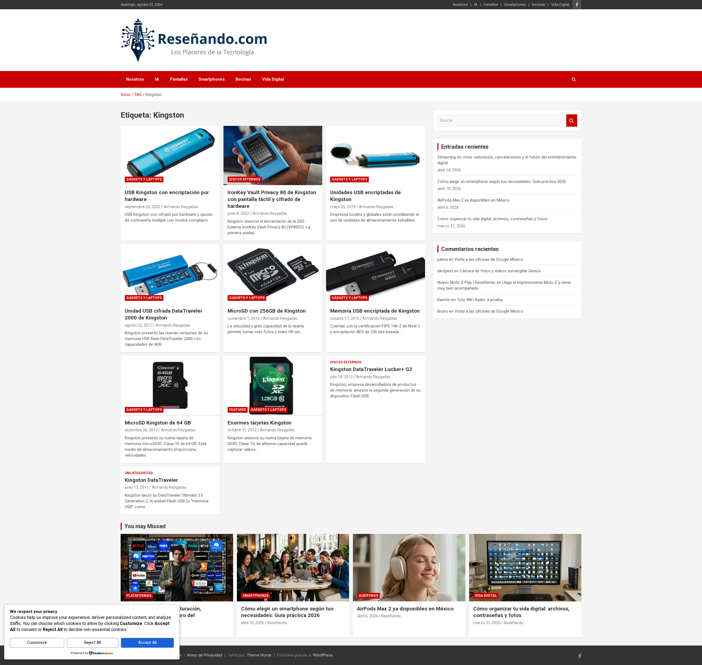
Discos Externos (244, 179)
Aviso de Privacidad (204, 655)
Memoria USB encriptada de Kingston (375, 311)
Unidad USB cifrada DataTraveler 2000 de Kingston (163, 314)
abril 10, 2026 (252, 623)
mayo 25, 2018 (343, 207)
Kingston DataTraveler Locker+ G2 (371, 369)
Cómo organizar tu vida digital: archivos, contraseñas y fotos (492, 218)
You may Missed (145, 526)
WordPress (323, 655)
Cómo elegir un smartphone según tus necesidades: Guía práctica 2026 (501, 181)
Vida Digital (560, 4)
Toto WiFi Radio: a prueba (480, 299)
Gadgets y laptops (144, 179)
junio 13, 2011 (137, 487)
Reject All (92, 642)
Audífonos (368, 596)
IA (475, 4)
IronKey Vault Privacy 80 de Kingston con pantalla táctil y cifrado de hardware (272, 199)
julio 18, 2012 (341, 377)
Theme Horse (259, 655)
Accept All (147, 642)
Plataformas (138, 596)
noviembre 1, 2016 (244, 318)
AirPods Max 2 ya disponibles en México (473, 200)
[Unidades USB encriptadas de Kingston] (375, 155)
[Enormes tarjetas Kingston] (273, 385)
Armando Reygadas (181, 207)
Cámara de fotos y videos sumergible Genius (500, 270)
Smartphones (515, 4)
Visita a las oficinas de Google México (488, 259)
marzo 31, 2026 (486, 623)
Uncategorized (139, 473)
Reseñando (277, 623)
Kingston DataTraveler (151, 480)
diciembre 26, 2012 (141, 430)
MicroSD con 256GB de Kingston (267, 311)
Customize (37, 642)
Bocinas (538, 4)
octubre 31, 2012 (242, 430)
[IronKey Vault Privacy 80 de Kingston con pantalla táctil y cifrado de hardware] (273, 155)
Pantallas (491, 4)
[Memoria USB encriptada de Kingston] (375, 274)
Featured (237, 410)
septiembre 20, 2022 (142, 207)
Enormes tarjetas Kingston (259, 423)
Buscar (571, 120)
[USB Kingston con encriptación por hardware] (170, 155)
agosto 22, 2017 (138, 325)
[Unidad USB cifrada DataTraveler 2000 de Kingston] (170, 274)
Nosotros (460, 4)
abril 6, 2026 (367, 616)
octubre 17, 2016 (344, 318)
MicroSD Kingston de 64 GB (158, 423)
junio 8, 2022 (238, 213)
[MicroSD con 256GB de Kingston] (273, 274)
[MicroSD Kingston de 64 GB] (170, 385)
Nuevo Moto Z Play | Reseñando (466, 282)
